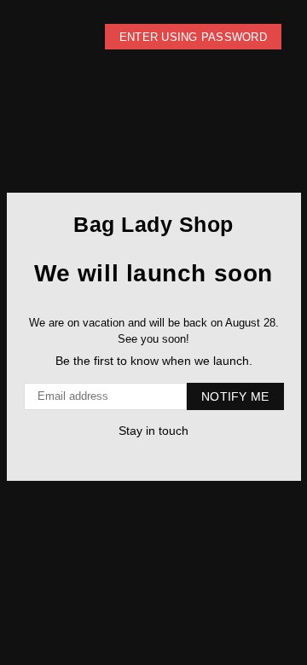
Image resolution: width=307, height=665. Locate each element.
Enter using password (193, 37)
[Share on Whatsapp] (160, 456)
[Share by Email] (177, 456)
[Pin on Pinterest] (143, 456)
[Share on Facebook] (125, 456)
